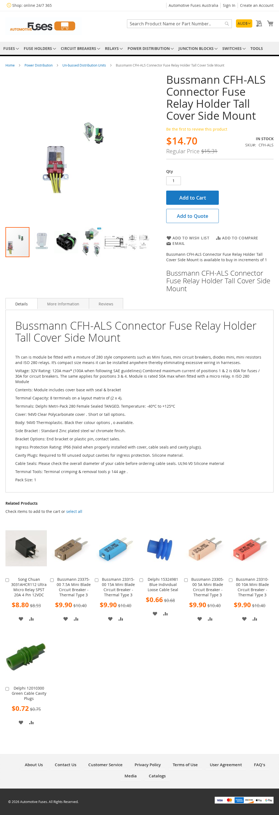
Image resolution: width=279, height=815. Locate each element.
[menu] (139, 48)
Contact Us (65, 765)
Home (10, 65)
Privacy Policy (148, 765)
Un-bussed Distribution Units (84, 65)
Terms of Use (185, 765)
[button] (244, 23)
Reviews (106, 303)
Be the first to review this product (196, 129)
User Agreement (226, 765)
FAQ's (259, 765)
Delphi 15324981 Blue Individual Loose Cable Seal (163, 584)
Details (21, 303)
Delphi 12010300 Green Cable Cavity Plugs (29, 693)
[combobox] (179, 23)
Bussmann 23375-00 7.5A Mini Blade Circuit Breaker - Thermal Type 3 (74, 587)
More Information (63, 303)
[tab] (21, 303)
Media (131, 776)
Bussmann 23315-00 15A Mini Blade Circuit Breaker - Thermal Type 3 (118, 587)
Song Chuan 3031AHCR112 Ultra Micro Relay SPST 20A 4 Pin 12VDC (29, 587)
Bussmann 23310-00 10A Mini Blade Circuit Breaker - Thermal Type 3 (252, 587)
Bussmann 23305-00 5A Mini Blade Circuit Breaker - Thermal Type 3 (207, 587)
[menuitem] (10, 48)
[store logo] (43, 26)
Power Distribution (39, 65)
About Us (34, 765)
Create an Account (257, 5)
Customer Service (105, 765)
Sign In (229, 5)
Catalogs (157, 776)
